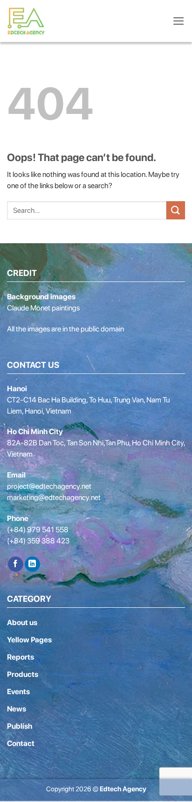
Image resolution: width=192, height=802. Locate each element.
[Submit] (175, 210)
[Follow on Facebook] (15, 564)
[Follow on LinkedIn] (32, 564)
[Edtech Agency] (28, 21)
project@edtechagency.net (49, 486)
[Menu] (178, 21)
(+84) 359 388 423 (38, 540)
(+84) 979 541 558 (38, 529)
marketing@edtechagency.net (54, 497)
